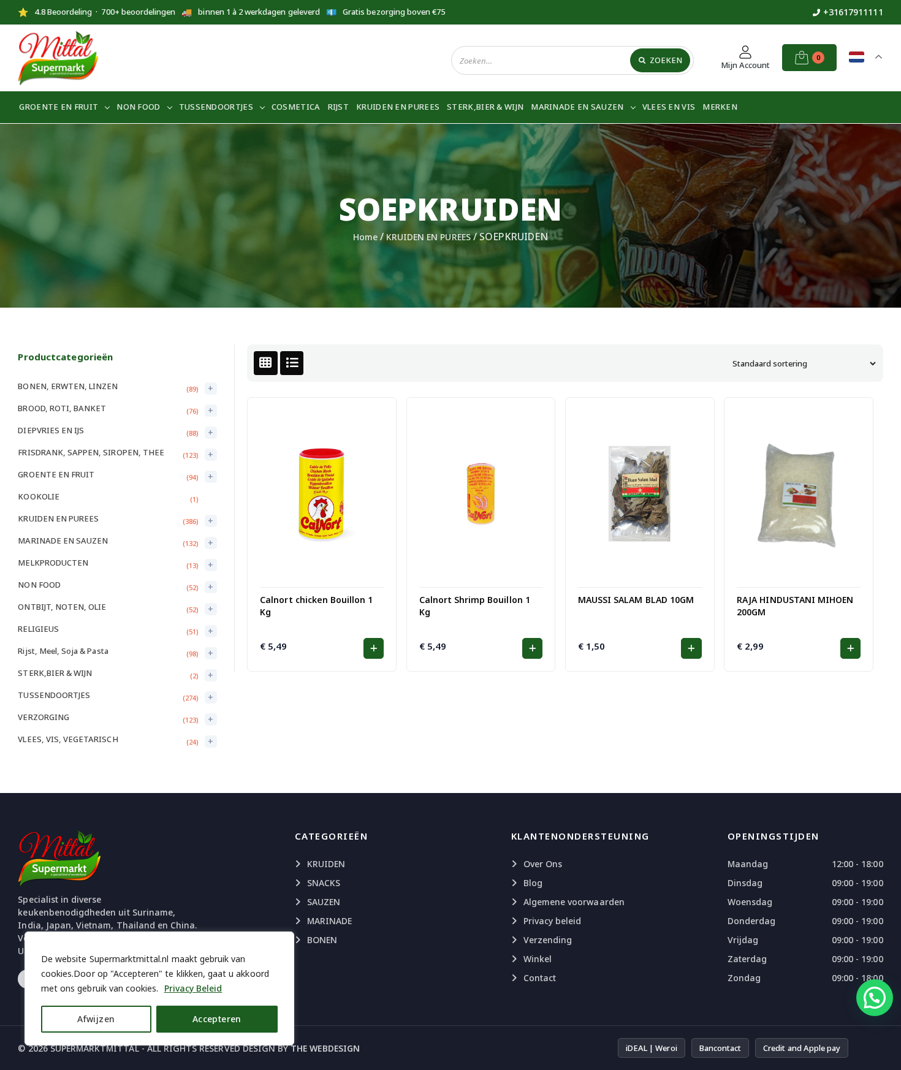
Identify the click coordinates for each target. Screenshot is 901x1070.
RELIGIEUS (38, 628)
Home (365, 237)
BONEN (322, 940)
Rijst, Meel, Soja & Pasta (63, 650)
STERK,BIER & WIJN (485, 106)
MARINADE (329, 921)
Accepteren (216, 1019)
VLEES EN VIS (669, 106)
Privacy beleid (552, 921)
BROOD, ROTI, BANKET (62, 408)
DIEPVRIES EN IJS (51, 430)
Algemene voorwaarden (574, 902)
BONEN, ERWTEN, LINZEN (68, 386)
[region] (159, 988)
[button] (373, 648)
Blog (532, 883)
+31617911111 (853, 12)
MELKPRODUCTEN (53, 562)
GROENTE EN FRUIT (58, 106)
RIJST (338, 106)
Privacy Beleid (193, 988)
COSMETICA (296, 106)
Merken (719, 106)
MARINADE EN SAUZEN (577, 106)
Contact (539, 978)
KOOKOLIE (38, 496)
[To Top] (879, 1045)
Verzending (547, 940)
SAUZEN (323, 902)
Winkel (537, 959)
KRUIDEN (326, 864)
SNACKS (323, 883)
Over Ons (542, 864)
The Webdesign (325, 1048)
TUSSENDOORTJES (216, 106)
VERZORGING (43, 717)
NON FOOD (138, 106)
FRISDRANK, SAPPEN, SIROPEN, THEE (91, 452)
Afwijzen (96, 1019)
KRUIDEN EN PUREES (397, 106)
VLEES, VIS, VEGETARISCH (68, 739)
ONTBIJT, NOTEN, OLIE (62, 606)
